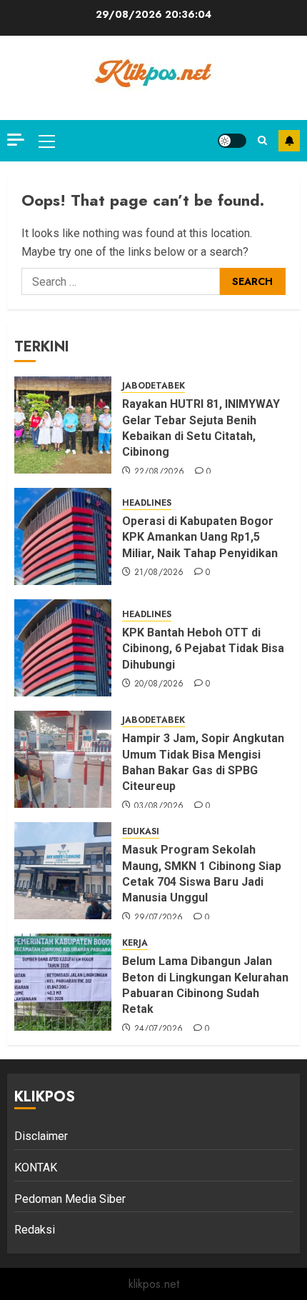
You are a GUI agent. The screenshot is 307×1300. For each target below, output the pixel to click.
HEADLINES (146, 503)
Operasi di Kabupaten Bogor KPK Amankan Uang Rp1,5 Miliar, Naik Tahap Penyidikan (201, 537)
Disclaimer (41, 1136)
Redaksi (34, 1229)
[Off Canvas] (15, 140)
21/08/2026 (159, 573)
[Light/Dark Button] (232, 141)
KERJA (135, 943)
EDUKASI (140, 832)
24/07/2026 (158, 1029)
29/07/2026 (158, 918)
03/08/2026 (159, 806)
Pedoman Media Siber (70, 1199)
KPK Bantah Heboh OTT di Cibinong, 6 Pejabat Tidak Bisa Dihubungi (203, 648)
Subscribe (289, 140)
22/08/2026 (159, 472)
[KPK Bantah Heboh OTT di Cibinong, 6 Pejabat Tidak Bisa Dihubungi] (62, 647)
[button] (47, 140)
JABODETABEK (153, 386)
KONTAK (35, 1167)
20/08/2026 (159, 684)
